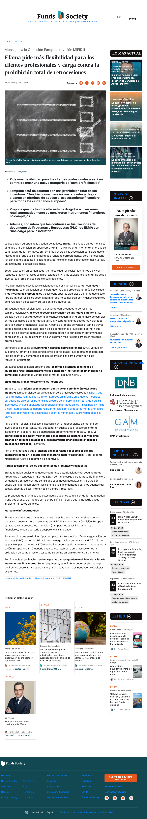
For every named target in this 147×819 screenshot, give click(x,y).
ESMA (25, 669)
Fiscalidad (52, 781)
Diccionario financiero (58, 792)
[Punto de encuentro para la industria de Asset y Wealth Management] (63, 17)
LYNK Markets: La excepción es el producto (122, 320)
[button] (41, 812)
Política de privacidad (94, 812)
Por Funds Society (122, 649)
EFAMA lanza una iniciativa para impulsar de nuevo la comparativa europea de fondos (89, 656)
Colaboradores (127, 363)
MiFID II (60, 578)
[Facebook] (87, 83)
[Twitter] (92, 83)
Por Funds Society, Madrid (20, 665)
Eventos (120, 502)
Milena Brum (115, 326)
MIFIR (68, 578)
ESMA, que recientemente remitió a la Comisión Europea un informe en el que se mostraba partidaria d (53, 396)
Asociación (10, 735)
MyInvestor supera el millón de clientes (123, 137)
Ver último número (126, 267)
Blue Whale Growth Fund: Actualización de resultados (130, 520)
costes (18, 669)
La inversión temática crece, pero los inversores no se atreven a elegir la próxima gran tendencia (125, 108)
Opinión (119, 284)
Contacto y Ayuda (115, 792)
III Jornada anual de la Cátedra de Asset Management (129, 586)
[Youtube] (123, 798)
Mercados (6, 786)
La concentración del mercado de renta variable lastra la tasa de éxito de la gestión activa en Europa (126, 165)
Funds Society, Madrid (19, 172)
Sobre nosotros (121, 453)
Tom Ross (114, 307)
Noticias (6, 775)
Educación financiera (57, 797)
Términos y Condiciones (70, 812)
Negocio (5, 792)
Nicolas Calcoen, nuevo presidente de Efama (17, 723)
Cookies (109, 812)
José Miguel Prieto (118, 347)
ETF (25, 786)
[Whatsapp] (104, 83)
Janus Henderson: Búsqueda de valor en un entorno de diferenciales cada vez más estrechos (121, 298)
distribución (80, 669)
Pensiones (28, 792)
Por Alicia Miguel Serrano (125, 679)
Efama (38, 578)
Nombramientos (9, 781)
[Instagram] (115, 798)
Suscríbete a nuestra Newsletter (120, 778)
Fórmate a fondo (57, 775)
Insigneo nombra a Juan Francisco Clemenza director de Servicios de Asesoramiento (125, 79)
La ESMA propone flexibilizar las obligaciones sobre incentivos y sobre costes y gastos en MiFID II (19, 656)
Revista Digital (119, 196)
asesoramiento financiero (19, 578)
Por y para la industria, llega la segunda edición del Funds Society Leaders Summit (130, 555)
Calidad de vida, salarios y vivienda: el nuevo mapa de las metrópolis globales (120, 699)
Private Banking (9, 797)
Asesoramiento (54, 786)
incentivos (49, 578)
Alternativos (29, 781)
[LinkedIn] (81, 83)
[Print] (98, 83)
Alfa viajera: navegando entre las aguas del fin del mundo (121, 670)
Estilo (118, 616)
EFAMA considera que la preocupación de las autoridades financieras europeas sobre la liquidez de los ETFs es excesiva (55, 655)
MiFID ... (57, 669)
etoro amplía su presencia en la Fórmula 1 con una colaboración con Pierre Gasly (119, 639)
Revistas (87, 775)
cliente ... (9, 669)
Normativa (28, 797)
